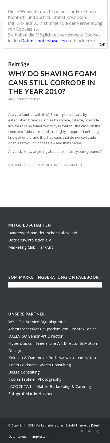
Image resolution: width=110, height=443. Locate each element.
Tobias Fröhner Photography (34, 379)
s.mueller (77, 165)
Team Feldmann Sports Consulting (39, 364)
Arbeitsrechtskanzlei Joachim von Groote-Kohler (52, 328)
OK (102, 44)
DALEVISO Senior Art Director (35, 336)
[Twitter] (82, 431)
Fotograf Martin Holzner (30, 393)
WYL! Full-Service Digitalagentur (37, 321)
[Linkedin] (90, 431)
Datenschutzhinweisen (44, 41)
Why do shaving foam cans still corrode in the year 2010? (52, 82)
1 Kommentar (47, 165)
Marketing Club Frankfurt (30, 247)
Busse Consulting (24, 372)
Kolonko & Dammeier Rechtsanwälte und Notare (52, 357)
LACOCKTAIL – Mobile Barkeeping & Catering (49, 386)
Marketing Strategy (24, 99)
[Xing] (98, 431)
